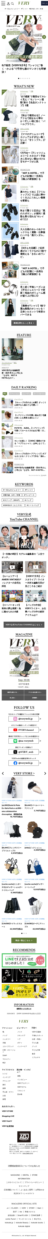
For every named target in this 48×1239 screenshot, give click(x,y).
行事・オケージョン (9, 1042)
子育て (34, 1019)
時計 (4, 1054)
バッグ (5, 1026)
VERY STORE (22, 773)
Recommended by (34, 475)
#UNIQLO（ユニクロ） (13, 505)
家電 (4, 1090)
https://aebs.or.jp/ (28, 1144)
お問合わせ (39, 1181)
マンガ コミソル (25, 1210)
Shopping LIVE (8, 1107)
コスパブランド (8, 1037)
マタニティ (7, 1050)
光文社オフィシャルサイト (24, 1184)
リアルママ (36, 1048)
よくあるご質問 (27, 1181)
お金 (4, 1087)
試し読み (12, 698)
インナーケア (22, 1037)
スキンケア (21, 1026)
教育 (33, 1045)
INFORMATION (24, 1170)
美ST (15, 1203)
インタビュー (22, 1070)
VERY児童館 (36, 1023)
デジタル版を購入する (35, 692)
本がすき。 (38, 1210)
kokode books (37, 1213)
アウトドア (7, 1072)
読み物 (19, 1085)
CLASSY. (15, 1199)
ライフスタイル (8, 1060)
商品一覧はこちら (22, 931)
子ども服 (35, 1034)
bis (21, 1203)
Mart (39, 1199)
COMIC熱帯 (35, 1206)
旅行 (4, 1076)
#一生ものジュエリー (12, 9)
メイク (19, 1023)
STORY (32, 1199)
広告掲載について (11, 1181)
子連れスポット (37, 1026)
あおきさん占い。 (9, 1097)
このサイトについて (14, 1173)
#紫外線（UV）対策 (36, 9)
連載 (19, 1067)
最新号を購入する (12, 692)
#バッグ (28, 500)
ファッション (7, 1019)
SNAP (5, 1046)
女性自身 (11, 1206)
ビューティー (22, 1019)
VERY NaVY (7, 1112)
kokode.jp (9, 1213)
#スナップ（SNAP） (12, 500)
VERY (24, 1199)
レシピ (5, 1065)
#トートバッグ (33, 505)
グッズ (34, 1037)
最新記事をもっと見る (23, 323)
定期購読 (34, 698)
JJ (8, 1199)
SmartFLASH (22, 1206)
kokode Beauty (22, 1213)
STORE (34, 1166)
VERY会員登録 (8, 1117)
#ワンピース (29, 495)
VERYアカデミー (23, 1074)
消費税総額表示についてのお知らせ (24, 1157)
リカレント (21, 1082)
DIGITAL (26, 1166)
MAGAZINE (15, 1166)
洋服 (4, 1034)
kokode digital (24, 1217)
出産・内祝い (37, 1030)
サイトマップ (24, 1177)
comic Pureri (10, 1210)
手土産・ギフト (8, 1083)
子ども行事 (36, 1041)
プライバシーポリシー (33, 1173)
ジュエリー (7, 1030)
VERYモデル (21, 1078)
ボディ (19, 1034)
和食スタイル (30, 1203)
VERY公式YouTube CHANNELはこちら (23, 625)
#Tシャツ (24, 9)
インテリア (7, 1068)
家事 (4, 1079)
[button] (18, 78)
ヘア (19, 1030)
